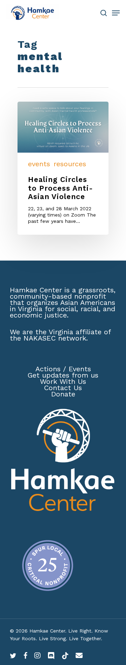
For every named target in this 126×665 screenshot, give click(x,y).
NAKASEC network (54, 338)
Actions (48, 369)
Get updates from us (63, 375)
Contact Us (63, 387)
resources (70, 164)
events (39, 164)
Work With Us (63, 381)
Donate (63, 394)
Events (80, 369)
